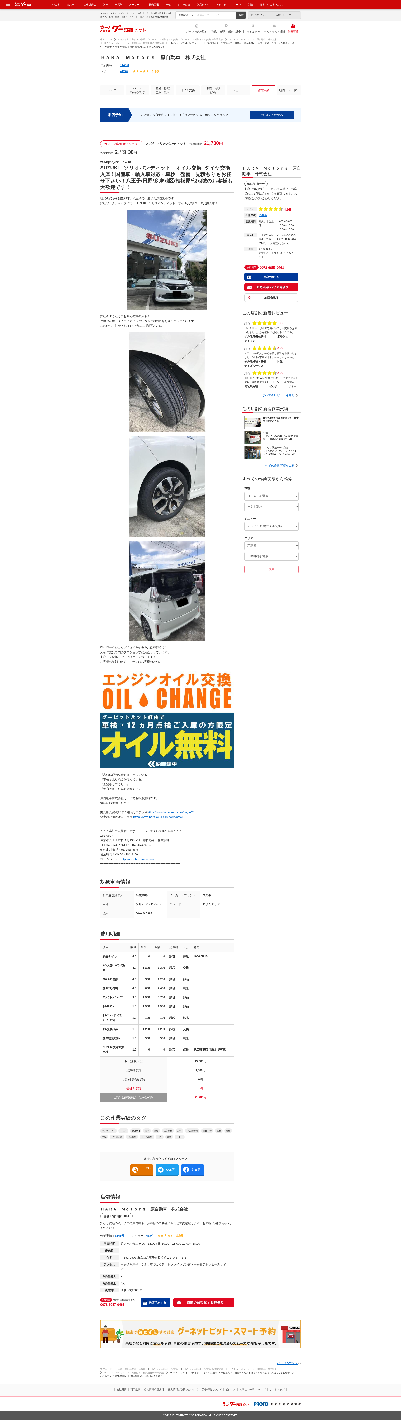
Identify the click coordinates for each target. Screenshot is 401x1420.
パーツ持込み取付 (197, 31)
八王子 (179, 1137)
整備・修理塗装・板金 (163, 90)
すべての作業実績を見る (278, 465)
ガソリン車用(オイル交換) (165, 39)
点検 (219, 1130)
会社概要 (122, 1389)
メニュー (291, 15)
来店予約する (157, 1302)
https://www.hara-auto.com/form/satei (158, 816)
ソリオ (123, 1130)
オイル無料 (146, 1137)
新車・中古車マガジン (272, 4)
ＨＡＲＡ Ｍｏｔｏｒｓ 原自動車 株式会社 (253, 39)
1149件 (124, 65)
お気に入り (261, 15)
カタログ (221, 4)
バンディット (108, 1130)
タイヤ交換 (184, 4)
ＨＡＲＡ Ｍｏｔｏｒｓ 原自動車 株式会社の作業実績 (134, 43)
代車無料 (132, 1137)
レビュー (238, 90)
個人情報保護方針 (154, 1389)
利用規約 (135, 1389)
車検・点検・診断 (274, 31)
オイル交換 (253, 31)
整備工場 (154, 4)
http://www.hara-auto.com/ (138, 859)
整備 (228, 1130)
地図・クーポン (289, 90)
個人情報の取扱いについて (183, 1389)
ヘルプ (262, 1389)
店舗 (278, 15)
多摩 (169, 1137)
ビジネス (231, 1389)
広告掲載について (212, 1389)
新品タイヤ (203, 4)
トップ (112, 90)
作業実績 (293, 31)
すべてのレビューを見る (278, 395)
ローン (237, 4)
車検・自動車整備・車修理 (132, 39)
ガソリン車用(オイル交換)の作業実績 (204, 39)
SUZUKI (136, 1130)
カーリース (135, 4)
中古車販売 (192, 1130)
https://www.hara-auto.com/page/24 (170, 812)
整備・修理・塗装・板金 (226, 31)
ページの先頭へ (287, 1363)
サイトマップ (276, 1389)
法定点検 (168, 1130)
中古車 (56, 4)
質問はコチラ (246, 1389)
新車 (105, 4)
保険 (250, 4)
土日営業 (207, 1130)
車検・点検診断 (213, 90)
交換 (104, 1137)
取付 (179, 1130)
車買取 (118, 4)
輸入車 (70, 4)
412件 (124, 71)
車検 (168, 4)
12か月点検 (116, 1137)
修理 (147, 1130)
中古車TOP (106, 39)
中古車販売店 (88, 4)
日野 (159, 1137)
